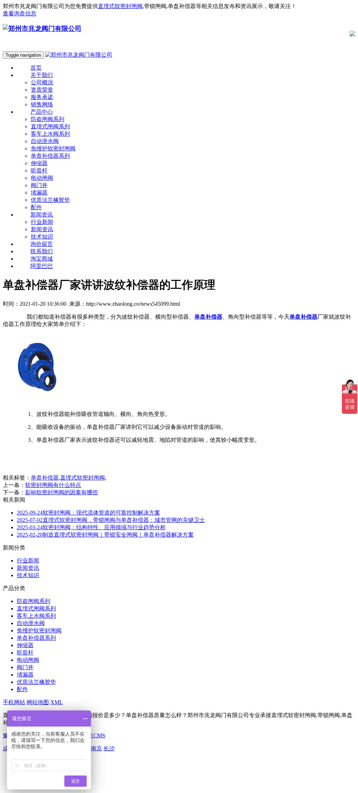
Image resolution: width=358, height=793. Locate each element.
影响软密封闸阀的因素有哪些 (61, 492)
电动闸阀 (42, 178)
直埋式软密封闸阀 (120, 6)
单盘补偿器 (45, 478)
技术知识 (28, 575)
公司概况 (42, 82)
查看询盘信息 (19, 13)
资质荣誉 (42, 90)
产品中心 (41, 112)
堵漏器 (39, 193)
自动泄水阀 (45, 141)
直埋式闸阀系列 (50, 126)
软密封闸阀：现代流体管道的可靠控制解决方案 (88, 513)
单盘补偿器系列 (50, 156)
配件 (22, 689)
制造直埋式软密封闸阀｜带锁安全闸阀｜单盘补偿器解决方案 (105, 535)
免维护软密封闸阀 (53, 148)
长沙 (109, 748)
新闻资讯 (41, 215)
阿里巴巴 (41, 266)
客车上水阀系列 (50, 134)
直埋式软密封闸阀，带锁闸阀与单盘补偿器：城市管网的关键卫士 (111, 520)
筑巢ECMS (92, 735)
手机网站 (14, 702)
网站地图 (38, 702)
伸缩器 (39, 163)
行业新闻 (28, 561)
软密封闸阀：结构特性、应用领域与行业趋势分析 (91, 527)
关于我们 (41, 75)
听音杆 (39, 171)
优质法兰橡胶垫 (50, 200)
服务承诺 (42, 97)
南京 (96, 748)
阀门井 (39, 185)
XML (56, 702)
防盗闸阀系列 (47, 119)
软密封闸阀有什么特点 (53, 485)
